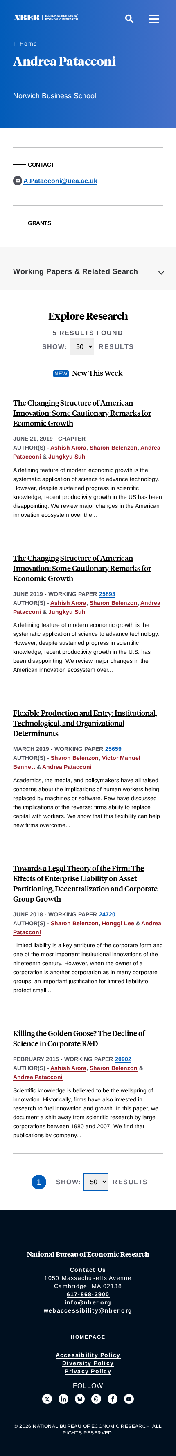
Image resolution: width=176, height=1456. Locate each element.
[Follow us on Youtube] (129, 1399)
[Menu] (154, 19)
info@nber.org (88, 1302)
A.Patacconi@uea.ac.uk (60, 180)
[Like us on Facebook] (112, 1399)
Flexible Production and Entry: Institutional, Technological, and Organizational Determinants (85, 723)
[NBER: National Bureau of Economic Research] (47, 18)
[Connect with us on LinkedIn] (63, 1399)
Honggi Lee (118, 923)
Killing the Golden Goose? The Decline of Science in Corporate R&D (79, 1038)
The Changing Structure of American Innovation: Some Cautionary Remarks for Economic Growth (82, 412)
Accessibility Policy (88, 1355)
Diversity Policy (88, 1363)
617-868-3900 (88, 1294)
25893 (107, 594)
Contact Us (88, 1269)
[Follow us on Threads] (96, 1399)
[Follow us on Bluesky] (80, 1399)
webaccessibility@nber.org (88, 1310)
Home (28, 43)
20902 (123, 1059)
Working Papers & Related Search (75, 271)
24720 (107, 914)
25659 (113, 749)
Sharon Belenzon (114, 447)
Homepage (88, 1337)
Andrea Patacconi (67, 766)
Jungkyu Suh (67, 456)
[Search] (129, 19)
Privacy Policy (88, 1371)
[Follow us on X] (47, 1399)
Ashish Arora (68, 447)
